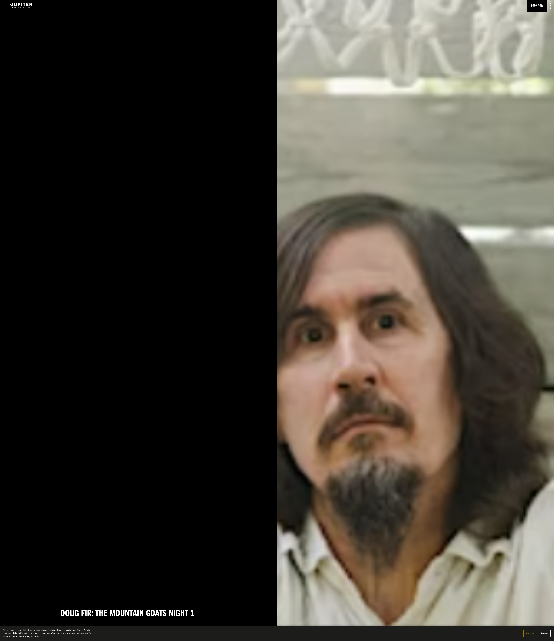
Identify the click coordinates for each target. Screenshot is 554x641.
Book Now (537, 6)
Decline (530, 633)
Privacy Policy (23, 636)
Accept (544, 633)
